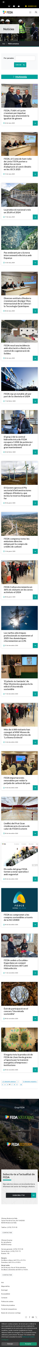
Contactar (7, 1232)
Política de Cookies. (28, 1337)
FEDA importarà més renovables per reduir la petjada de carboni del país (17, 780)
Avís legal (4, 1290)
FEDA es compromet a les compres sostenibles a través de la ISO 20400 (18, 917)
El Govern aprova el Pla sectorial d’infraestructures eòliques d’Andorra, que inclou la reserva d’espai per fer (17, 493)
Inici (3, 44)
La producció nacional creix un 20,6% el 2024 (17, 211)
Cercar (18, 65)
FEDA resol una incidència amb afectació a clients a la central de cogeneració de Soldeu (17, 349)
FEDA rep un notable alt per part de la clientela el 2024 (17, 395)
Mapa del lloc (5, 1286)
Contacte (4, 1298)
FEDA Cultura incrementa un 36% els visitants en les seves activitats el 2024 (18, 590)
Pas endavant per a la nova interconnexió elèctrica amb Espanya (18, 255)
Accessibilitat (5, 1294)
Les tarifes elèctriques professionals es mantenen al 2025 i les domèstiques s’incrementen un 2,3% (18, 637)
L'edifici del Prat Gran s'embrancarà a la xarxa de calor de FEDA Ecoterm (17, 826)
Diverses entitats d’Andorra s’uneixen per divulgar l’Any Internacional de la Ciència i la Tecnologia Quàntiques (17, 302)
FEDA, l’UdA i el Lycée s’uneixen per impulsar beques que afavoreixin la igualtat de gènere (16, 114)
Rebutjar (10, 1344)
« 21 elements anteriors (9, 1081)
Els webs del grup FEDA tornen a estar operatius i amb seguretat (16, 872)
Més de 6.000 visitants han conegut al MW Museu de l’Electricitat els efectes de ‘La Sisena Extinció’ (17, 733)
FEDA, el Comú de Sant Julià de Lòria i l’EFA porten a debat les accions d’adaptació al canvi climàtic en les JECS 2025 (18, 164)
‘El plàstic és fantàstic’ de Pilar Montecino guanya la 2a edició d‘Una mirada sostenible (18, 685)
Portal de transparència (9, 1309)
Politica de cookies (7, 1301)
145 (8, 1253)
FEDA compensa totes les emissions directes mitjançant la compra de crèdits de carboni (16, 542)
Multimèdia (21, 76)
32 (21, 1084)
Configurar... (5, 1340)
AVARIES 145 (32, 6)
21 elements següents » (30, 1081)
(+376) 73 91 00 (12, 1227)
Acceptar (28, 1344)
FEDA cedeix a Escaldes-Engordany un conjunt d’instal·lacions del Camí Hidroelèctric (16, 964)
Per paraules (9, 58)
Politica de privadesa (8, 1305)
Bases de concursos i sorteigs (11, 1313)
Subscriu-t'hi (18, 1195)
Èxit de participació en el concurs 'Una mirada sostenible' (16, 1011)
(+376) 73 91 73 (15, 1251)
